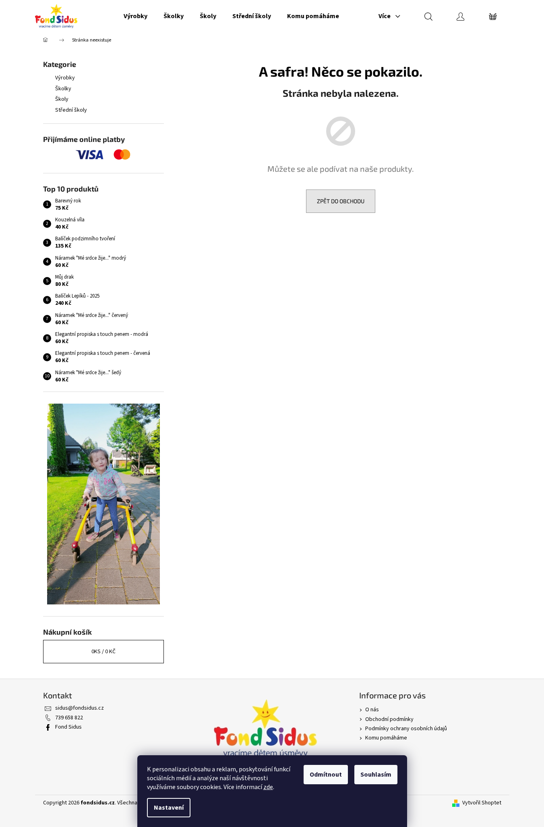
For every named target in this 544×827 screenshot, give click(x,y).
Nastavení (169, 807)
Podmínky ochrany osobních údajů (406, 729)
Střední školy (71, 110)
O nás (372, 710)
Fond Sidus (68, 727)
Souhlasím (375, 774)
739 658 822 (69, 718)
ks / (103, 652)
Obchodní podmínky (389, 719)
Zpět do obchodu (340, 201)
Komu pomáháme (386, 738)
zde (268, 787)
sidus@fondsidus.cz (79, 708)
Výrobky (65, 78)
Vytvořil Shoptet (481, 803)
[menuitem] (135, 16)
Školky (63, 89)
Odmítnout (326, 774)
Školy (61, 99)
